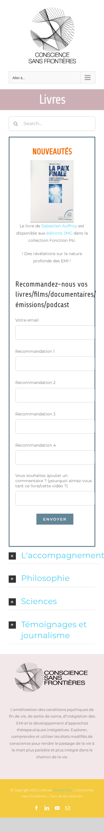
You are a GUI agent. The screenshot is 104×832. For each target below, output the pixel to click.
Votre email (27, 320)
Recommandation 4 (35, 445)
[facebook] (36, 808)
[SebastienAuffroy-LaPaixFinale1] (52, 162)
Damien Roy (62, 790)
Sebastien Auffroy (59, 226)
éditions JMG (59, 233)
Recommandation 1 (35, 351)
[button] (54, 555)
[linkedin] (46, 808)
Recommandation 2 (35, 382)
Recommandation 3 (35, 414)
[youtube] (57, 808)
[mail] (67, 808)
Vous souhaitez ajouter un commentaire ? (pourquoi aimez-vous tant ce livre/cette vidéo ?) (53, 481)
